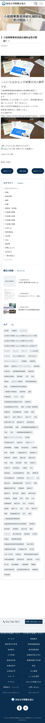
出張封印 (7, 371)
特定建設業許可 (9, 442)
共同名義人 (16, 468)
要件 (5, 452)
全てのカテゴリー (11, 188)
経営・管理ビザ (17, 417)
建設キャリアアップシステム (13, 437)
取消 (29, 513)
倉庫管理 (7, 458)
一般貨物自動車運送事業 (12, 519)
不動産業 (7, 498)
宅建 (5, 513)
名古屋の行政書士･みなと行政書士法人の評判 (18, 341)
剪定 (21, 498)
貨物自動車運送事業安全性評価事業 (15, 524)
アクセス (7, 356)
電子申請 (15, 493)
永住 (32, 376)
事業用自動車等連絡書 (31, 554)
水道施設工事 (22, 549)
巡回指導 (27, 534)
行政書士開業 (10, 212)
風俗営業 (8, 196)
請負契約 (32, 524)
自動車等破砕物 (9, 569)
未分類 (7, 236)
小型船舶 (24, 361)
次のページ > (38, 171)
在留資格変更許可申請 (11, 407)
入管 (27, 376)
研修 (6, 192)
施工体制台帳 (17, 534)
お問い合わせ (32, 356)
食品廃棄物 (15, 564)
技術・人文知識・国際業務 (29, 407)
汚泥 (11, 432)
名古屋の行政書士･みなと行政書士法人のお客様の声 (20, 346)
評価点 (6, 539)
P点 (38, 478)
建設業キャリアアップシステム (21, 366)
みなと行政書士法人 (19, 356)
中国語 (26, 412)
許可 (24, 513)
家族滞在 (28, 402)
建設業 (7, 244)
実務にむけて (10, 248)
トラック (7, 534)
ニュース (8, 259)
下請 (27, 508)
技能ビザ (7, 417)
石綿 (5, 432)
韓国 (32, 412)
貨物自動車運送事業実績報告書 (14, 544)
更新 (11, 463)
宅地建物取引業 (15, 513)
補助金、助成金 (5, 162)
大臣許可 (7, 468)
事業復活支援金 (9, 376)
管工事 (32, 549)
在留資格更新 (17, 412)
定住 (22, 397)
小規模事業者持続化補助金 (18, 386)
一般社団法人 (10, 256)
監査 (29, 391)
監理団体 (22, 391)
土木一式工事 (8, 554)
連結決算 (29, 559)
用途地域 (7, 473)
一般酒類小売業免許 (10, 391)
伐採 (27, 498)
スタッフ (24, 351)
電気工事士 (31, 458)
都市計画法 (31, 493)
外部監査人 (7, 397)
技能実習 (7, 412)
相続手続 (19, 442)
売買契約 (15, 529)
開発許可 (29, 488)
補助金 (6, 381)
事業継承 (35, 569)
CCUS (16, 397)
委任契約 (7, 529)
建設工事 (17, 503)
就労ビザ (28, 417)
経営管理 (18, 463)
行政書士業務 (10, 220)
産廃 (35, 483)
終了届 (6, 564)
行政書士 (14, 330)
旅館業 (6, 508)
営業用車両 (20, 478)
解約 (31, 529)
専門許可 (34, 508)
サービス (7, 351)
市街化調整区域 (9, 478)
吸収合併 (7, 483)
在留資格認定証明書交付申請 (13, 402)
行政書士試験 (10, 216)
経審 (17, 427)
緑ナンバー (30, 478)
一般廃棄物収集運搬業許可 (24, 432)
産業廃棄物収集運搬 (19, 371)
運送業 (12, 452)
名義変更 (32, 361)
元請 (21, 508)
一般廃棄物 (24, 564)
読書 (6, 204)
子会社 (37, 559)
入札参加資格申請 (18, 473)
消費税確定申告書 (9, 549)
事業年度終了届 (9, 422)
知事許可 (33, 463)
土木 (33, 498)
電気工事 (23, 458)
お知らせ (8, 228)
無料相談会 (9, 232)
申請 (5, 463)
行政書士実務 (10, 224)
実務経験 (21, 488)
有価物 (16, 447)
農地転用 (35, 473)
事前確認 (19, 376)
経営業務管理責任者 (23, 569)
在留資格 (7, 574)
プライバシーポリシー (11, 361)
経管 (25, 463)
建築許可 (7, 493)
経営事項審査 (8, 427)
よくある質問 (34, 351)
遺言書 (27, 437)
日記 (6, 240)
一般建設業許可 (22, 452)
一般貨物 (34, 447)
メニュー (15, 351)
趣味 (6, 200)
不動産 (25, 468)
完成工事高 (30, 544)
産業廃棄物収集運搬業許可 (29, 427)
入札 (31, 468)
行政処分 (18, 554)
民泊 (24, 503)
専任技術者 (24, 447)
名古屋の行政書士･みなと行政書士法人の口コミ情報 (20, 336)
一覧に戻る (22, 171)
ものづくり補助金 (17, 381)
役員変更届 (30, 422)
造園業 (15, 498)
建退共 (23, 493)
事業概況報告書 (16, 539)
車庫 (28, 473)
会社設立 (8, 252)
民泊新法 (31, 503)
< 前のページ (7, 171)
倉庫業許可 (33, 452)
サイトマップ (34, 692)
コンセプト (23, 330)
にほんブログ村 (7, 154)
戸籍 (35, 417)
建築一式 (14, 508)
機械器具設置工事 (9, 488)
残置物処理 (7, 503)
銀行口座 (24, 529)
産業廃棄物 (7, 447)
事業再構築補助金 (31, 381)
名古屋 (6, 330)
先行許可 (28, 483)
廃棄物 (33, 564)
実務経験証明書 (17, 483)
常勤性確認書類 (9, 559)
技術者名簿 (20, 559)
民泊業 (35, 534)
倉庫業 (15, 458)
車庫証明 (36, 366)
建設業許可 (20, 422)
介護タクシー (30, 442)
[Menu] (41, 3)
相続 (5, 386)
